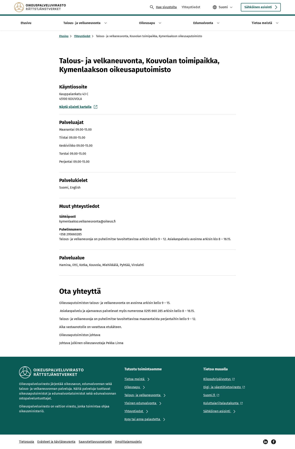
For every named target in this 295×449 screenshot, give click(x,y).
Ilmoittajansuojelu (128, 442)
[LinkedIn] (265, 441)
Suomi (223, 7)
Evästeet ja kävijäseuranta (56, 442)
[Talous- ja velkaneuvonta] (40, 7)
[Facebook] (273, 441)
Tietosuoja (26, 442)
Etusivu (63, 36)
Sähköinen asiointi (258, 7)
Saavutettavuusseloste (95, 442)
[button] (105, 23)
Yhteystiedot (82, 36)
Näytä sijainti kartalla (75, 107)
